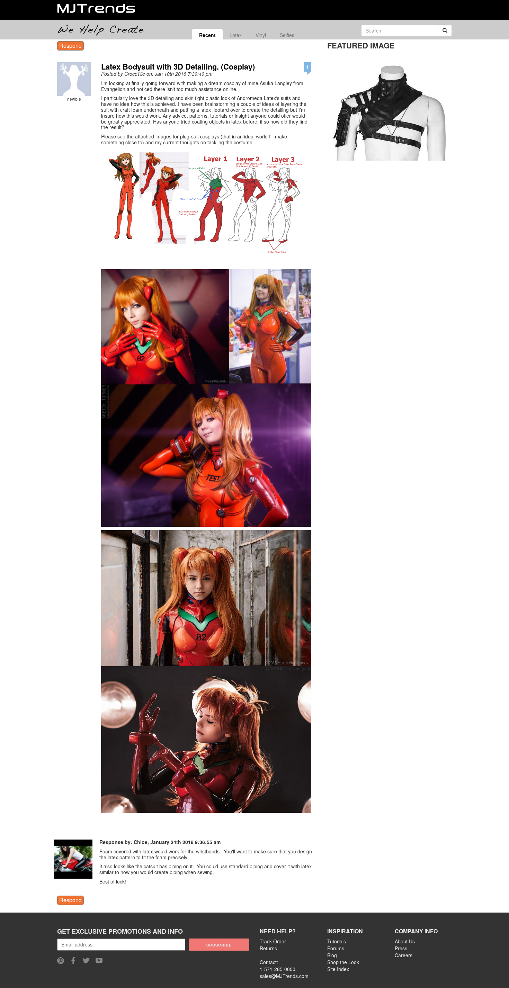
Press (401, 948)
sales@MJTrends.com (284, 975)
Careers (403, 955)
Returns (268, 948)
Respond (70, 45)
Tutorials (336, 941)
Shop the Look (343, 962)
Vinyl (261, 34)
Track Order (273, 941)
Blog (332, 955)
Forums (335, 948)
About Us (405, 941)
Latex (236, 34)
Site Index (338, 969)
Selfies (287, 34)
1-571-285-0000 (277, 969)
